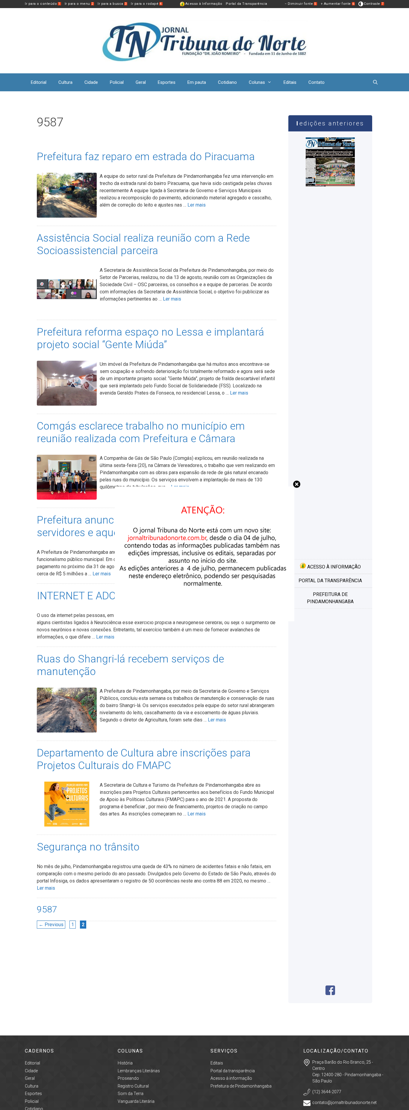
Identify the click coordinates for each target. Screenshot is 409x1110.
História (125, 1063)
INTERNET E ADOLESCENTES (104, 596)
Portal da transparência (330, 580)
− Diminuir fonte (300, 4)
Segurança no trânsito (88, 847)
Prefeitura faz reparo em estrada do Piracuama (146, 157)
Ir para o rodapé (146, 4)
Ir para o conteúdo (42, 4)
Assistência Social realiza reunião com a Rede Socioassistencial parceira (143, 244)
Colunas (257, 82)
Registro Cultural (133, 1086)
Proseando (128, 1078)
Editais (290, 82)
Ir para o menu (79, 4)
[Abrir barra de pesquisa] (375, 82)
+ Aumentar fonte (338, 4)
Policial (117, 82)
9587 (47, 909)
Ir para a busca (112, 4)
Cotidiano (227, 82)
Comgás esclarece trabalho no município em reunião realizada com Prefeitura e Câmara (141, 432)
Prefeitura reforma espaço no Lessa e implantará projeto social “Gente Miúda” (150, 338)
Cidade (91, 82)
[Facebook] (330, 993)
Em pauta (196, 82)
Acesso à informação (333, 567)
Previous (51, 924)
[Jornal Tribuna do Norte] (204, 40)
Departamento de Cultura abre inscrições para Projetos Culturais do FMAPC (144, 759)
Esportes (166, 82)
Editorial (38, 82)
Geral (141, 82)
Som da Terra (130, 1093)
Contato (316, 82)
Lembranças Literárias (139, 1070)
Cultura (65, 82)
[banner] (204, 620)
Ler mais (196, 205)
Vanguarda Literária (136, 1101)
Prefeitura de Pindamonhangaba (330, 598)
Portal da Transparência (246, 4)
